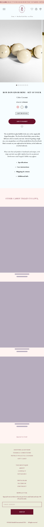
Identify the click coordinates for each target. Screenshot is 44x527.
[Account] (36, 9)
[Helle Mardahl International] (22, 9)
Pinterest (22, 486)
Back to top (22, 437)
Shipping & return (22, 450)
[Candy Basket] (40, 9)
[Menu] (4, 9)
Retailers (22, 474)
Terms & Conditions (22, 453)
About (22, 468)
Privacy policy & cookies (22, 456)
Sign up (22, 512)
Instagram (22, 480)
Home (13, 16)
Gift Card (22, 459)
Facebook (22, 483)
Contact (22, 471)
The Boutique (22, 465)
